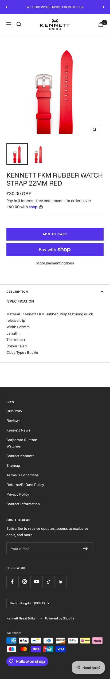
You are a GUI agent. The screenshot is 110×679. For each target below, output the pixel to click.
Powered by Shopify (59, 618)
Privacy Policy (17, 494)
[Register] (85, 549)
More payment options (55, 263)
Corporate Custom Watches (21, 443)
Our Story (14, 411)
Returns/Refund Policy (25, 484)
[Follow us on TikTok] (48, 582)
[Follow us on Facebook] (12, 582)
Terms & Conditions (22, 475)
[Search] (19, 24)
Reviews (13, 420)
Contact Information (23, 503)
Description (17, 291)
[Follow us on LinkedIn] (60, 582)
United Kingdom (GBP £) (27, 603)
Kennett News (18, 430)
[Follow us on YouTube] (36, 582)
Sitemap (13, 465)
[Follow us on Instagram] (24, 582)
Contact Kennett (20, 455)
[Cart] (101, 24)
